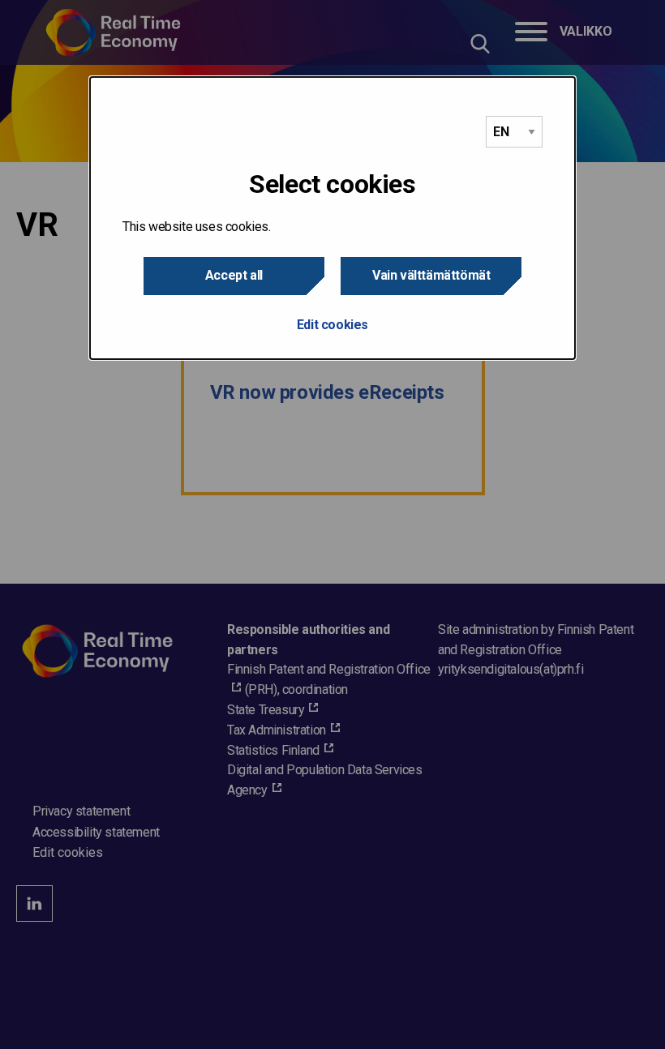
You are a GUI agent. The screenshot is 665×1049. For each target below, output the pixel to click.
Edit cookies (332, 324)
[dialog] (332, 218)
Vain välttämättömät (431, 275)
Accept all (234, 275)
